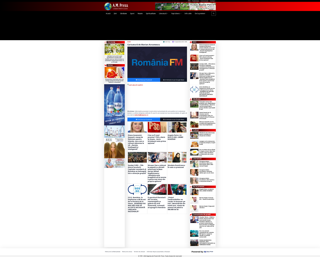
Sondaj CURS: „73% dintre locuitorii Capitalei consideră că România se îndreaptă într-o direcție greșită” (137, 169)
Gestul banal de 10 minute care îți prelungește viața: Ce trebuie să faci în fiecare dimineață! (206, 115)
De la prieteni (200, 13)
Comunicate (204, 1)
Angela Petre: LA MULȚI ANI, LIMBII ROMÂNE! (175, 137)
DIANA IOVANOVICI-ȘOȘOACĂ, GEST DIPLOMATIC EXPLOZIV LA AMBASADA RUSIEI (207, 242)
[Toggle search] (214, 13)
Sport (132, 13)
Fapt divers (175, 13)
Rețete (140, 13)
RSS (189, 1)
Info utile (188, 13)
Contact (212, 1)
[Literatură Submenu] (168, 13)
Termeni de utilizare (139, 251)
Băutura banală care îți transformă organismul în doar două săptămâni (207, 123)
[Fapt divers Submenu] (181, 13)
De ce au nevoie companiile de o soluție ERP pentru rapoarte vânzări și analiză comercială (206, 234)
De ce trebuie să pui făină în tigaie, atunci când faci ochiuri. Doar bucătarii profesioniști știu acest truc (207, 152)
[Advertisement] (160, 28)
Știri (115, 13)
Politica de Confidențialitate (112, 251)
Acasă (108, 13)
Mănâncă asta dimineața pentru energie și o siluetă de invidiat (207, 134)
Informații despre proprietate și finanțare (158, 251)
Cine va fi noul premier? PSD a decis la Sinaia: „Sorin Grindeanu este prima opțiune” (157, 139)
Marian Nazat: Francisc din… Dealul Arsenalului (206, 198)
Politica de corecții (127, 251)
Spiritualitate (151, 13)
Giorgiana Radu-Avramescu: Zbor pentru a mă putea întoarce (206, 179)
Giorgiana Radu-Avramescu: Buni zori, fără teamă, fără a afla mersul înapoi (206, 164)
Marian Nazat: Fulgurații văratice (206, 206)
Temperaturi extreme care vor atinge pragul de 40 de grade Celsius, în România (114, 80)
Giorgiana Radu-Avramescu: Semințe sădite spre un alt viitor (206, 171)
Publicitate (195, 1)
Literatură (162, 13)
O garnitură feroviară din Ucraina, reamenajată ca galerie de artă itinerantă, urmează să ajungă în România (157, 202)
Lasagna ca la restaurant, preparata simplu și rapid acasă (207, 142)
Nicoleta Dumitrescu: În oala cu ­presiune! (176, 166)
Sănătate (123, 13)
